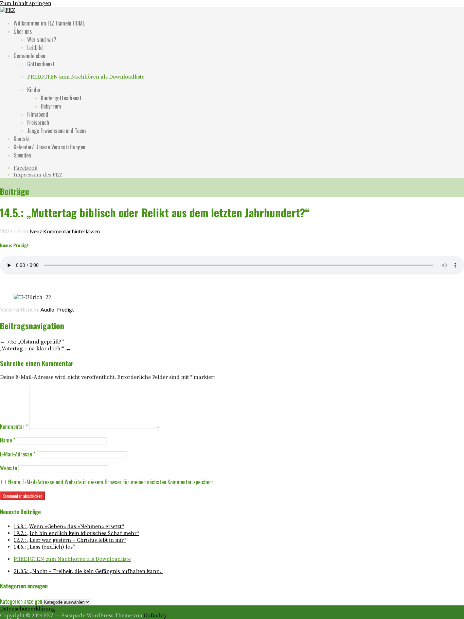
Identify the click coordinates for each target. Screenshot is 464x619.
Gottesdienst (41, 64)
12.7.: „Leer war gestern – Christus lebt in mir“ (70, 540)
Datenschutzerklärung (27, 608)
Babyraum (51, 106)
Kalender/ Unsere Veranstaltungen (49, 147)
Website (8, 468)
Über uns (23, 31)
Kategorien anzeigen (21, 601)
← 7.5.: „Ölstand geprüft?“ (32, 341)
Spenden (22, 155)
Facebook (25, 168)
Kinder (34, 90)
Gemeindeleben (29, 56)
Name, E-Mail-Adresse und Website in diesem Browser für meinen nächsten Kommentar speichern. (111, 482)
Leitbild (35, 48)
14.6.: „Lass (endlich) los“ (44, 546)
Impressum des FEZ (38, 174)
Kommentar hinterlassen (71, 231)
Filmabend (37, 114)
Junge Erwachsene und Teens (57, 131)
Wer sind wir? (41, 39)
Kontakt (22, 139)
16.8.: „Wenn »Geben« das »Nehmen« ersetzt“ (69, 526)
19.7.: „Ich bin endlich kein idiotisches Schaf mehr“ (76, 533)
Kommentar (14, 426)
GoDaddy (155, 615)
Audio (47, 309)
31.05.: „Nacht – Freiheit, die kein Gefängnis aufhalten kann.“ (88, 571)
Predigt (65, 309)
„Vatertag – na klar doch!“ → (35, 348)
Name (7, 440)
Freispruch (38, 122)
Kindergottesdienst (61, 98)
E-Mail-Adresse (17, 454)
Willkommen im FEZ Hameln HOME (49, 23)
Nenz (36, 231)
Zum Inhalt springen (25, 3)
